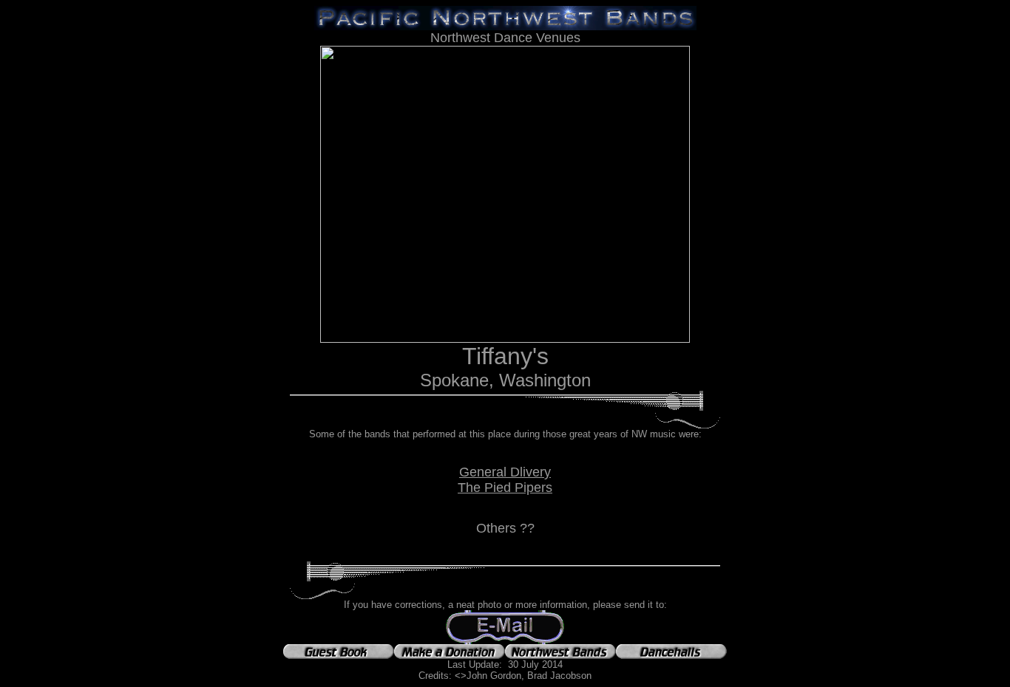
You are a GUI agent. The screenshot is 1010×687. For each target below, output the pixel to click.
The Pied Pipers (505, 487)
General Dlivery (505, 472)
